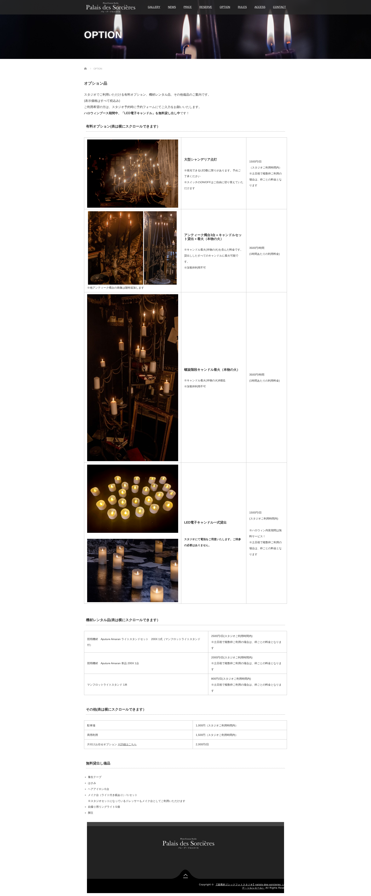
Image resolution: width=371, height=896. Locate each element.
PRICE (188, 7)
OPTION (225, 7)
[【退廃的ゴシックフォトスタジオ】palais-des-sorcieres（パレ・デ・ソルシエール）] (110, 7)
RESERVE (205, 7)
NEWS (172, 7)
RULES (242, 7)
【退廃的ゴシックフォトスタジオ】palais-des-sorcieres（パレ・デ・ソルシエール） (253, 886)
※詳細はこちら (127, 744)
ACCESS (259, 7)
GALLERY (154, 7)
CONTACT (279, 7)
